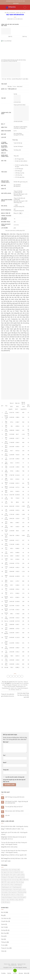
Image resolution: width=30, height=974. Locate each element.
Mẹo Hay (3, 933)
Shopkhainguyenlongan (7, 889)
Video (2, 951)
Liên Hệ (7, 815)
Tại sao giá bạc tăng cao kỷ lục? (14, 806)
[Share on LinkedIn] (22, 676)
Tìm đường (3, 973)
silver (24, 889)
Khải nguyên (8, 685)
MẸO (21, 879)
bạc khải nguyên (16, 683)
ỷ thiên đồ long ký (6, 902)
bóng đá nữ (17, 872)
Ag (9, 869)
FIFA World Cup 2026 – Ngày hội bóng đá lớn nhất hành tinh (16, 802)
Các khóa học (5, 918)
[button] (2, 7)
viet (9, 689)
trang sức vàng (5, 899)
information (26, 683)
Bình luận (6, 742)
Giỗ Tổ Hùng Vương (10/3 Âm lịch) (14, 797)
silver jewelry (4, 892)
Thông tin (18, 12)
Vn (20, 689)
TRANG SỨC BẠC (21, 964)
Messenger (21, 973)
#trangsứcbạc (5, 869)
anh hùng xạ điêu (16, 869)
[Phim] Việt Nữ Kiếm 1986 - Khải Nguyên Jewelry (14, 826)
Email (5, 762)
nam (19, 685)
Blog (2, 915)
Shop (5, 686)
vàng (16, 899)
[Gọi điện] (15, 971)
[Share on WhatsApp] (8, 676)
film (11, 874)
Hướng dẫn (4, 930)
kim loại (9, 879)
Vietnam (17, 689)
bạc (11, 683)
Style (2, 939)
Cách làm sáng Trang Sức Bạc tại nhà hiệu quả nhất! (23, 695)
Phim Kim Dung (19, 882)
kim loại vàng (15, 879)
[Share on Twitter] (13, 676)
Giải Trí (3, 927)
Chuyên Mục (12, 12)
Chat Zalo (9, 973)
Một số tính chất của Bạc (11, 847)
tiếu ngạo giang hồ (6, 894)
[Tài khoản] (21, 7)
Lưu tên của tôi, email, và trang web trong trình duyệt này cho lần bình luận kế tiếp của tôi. (14, 779)
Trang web (6, 769)
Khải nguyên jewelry (19, 877)
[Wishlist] (25, 7)
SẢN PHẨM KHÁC (13, 965)
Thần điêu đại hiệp (22, 892)
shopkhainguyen (18, 884)
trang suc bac (14, 688)
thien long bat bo (12, 892)
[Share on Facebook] (11, 676)
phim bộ (13, 882)
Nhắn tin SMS (26, 973)
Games (3, 924)
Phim (2, 936)
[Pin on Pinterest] (19, 676)
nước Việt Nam (23, 685)
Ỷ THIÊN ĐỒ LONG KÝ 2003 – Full (14, 829)
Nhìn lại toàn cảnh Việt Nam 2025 (14, 811)
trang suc (13, 894)
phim (9, 882)
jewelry (3, 685)
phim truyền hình (5, 884)
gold (19, 874)
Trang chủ (7, 964)
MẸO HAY (26, 879)
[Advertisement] (15, 715)
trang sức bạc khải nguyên (20, 897)
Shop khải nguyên (11, 686)
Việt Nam (13, 689)
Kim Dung (4, 879)
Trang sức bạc (5, 948)
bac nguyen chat (5, 872)
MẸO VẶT (4, 882)
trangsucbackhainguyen (22, 688)
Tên (4, 755)
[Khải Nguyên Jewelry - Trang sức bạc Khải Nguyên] (10, 7)
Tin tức (23, 12)
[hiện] (25, 161)
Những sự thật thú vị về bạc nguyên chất (15, 855)
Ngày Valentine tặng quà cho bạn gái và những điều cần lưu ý (13, 838)
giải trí (14, 874)
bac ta (21, 683)
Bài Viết (7, 12)
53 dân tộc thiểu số (21, 161)
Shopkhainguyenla (6, 688)
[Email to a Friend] (16, 676)
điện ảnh (21, 899)
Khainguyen (14, 685)
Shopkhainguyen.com (20, 686)
